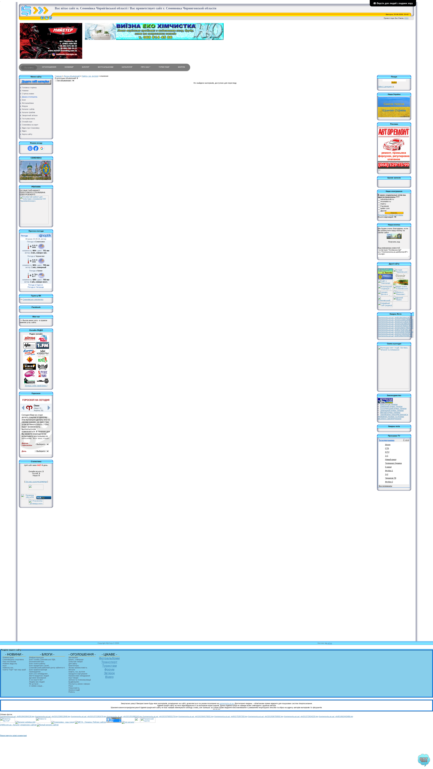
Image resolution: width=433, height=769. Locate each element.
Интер (387, 445)
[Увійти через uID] (30, 148)
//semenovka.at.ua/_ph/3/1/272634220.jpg (395, 334)
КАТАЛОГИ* (127, 67)
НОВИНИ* (69, 67)
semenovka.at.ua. (227, 703)
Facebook (385, 206)
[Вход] (50, 19)
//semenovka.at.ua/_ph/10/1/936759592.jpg (395, 332)
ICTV (387, 452)
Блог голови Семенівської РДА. (42, 659)
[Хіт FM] (29, 341)
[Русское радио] (42, 376)
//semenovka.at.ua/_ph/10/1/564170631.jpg (395, 328)
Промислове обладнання (79, 676)
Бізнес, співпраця (76, 659)
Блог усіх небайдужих (38, 674)
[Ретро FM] (29, 376)
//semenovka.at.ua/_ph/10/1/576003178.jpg (395, 326)
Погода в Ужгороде (36, 287)
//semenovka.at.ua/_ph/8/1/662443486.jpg (395, 336)
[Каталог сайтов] (137, 722)
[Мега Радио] (29, 362)
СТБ (387, 448)
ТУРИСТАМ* (164, 67)
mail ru (383, 204)
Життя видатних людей (39, 676)
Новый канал (390, 459)
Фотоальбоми (109, 658)
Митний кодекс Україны (390, 412)
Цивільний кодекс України (391, 406)
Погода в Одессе (35, 285)
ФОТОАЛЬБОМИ (105, 67)
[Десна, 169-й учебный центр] (385, 295)
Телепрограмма (386, 440)
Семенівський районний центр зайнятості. (47, 668)
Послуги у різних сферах (79, 684)
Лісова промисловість (78, 668)
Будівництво (74, 682)
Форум (109, 669)
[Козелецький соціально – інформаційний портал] (385, 290)
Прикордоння (34, 672)
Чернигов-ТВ (390, 478)
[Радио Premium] (29, 369)
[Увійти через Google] (41, 148)
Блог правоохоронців (38, 670)
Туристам (109, 665)
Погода (24, 236)
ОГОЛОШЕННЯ (49, 67)
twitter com (385, 208)
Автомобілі (73, 657)
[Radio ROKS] (42, 369)
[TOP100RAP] (42, 384)
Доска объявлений (72, 76)
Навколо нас (8, 668)
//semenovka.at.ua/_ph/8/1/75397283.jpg (394, 330)
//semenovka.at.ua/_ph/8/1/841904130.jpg (395, 318)
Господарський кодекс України (393, 408)
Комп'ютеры (74, 666)
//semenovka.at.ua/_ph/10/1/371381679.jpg (395, 322)
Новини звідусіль (10, 664)
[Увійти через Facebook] (35, 148)
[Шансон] (29, 384)
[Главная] (42, 19)
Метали (72, 670)
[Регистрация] (46, 19)
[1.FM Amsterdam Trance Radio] (42, 348)
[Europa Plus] (29, 355)
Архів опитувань (396, 215)
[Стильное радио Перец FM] (42, 362)
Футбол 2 (389, 482)
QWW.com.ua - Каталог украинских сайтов (18, 725)
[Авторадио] (42, 341)
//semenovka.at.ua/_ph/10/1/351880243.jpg (395, 324)
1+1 (386, 456)
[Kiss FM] (42, 355)
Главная (58, 76)
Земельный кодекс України (392, 410)
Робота (72, 692)
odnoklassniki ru (387, 199)
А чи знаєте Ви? (36, 680)
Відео (109, 677)
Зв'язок (109, 673)
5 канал (388, 467)
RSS (406, 18)
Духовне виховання (37, 678)
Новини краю (8, 657)
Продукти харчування (78, 674)
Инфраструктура (36, 657)
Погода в (36, 242)
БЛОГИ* (85, 67)
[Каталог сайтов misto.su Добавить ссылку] (48, 725)
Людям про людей (36, 682)
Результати (383, 215)
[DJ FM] (29, 348)
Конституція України (388, 404)
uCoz (330, 643)
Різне (71, 686)
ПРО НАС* (145, 67)
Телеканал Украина (393, 463)
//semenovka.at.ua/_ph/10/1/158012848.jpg (395, 320)
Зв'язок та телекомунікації (80, 680)
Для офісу (73, 664)
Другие (383, 211)
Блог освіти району (37, 664)
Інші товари (73, 678)
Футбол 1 (389, 471)
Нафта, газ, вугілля (90, 76)
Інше (5, 666)
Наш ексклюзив (9, 662)
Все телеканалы (385, 486)
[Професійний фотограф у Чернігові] (400, 279)
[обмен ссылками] (128, 722)
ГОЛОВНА (29, 67)
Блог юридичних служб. (39, 666)
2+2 (386, 474)
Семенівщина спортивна (13, 659)
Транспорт (109, 662)
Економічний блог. (36, 662)
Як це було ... (34, 684)
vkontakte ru (386, 202)
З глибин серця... (36, 686)
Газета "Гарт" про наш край (14, 670)
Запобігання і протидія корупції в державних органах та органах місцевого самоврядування (393, 416)
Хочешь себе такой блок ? (36, 386)
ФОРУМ (181, 67)
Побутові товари (76, 662)
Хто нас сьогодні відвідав (36, 482)
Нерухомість (74, 688)
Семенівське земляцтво (33, 299)
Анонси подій (74, 690)
